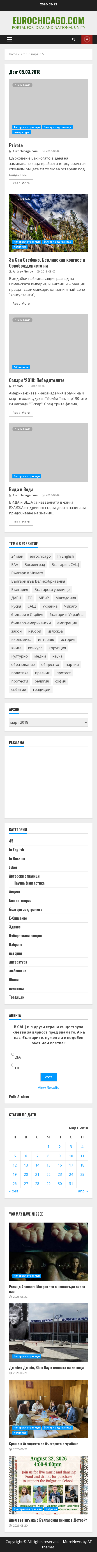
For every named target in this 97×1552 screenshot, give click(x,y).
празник (42, 672)
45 (11, 841)
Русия (16, 606)
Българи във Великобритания (38, 581)
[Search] (73, 39)
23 (60, 1174)
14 (37, 1165)
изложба (55, 631)
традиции (41, 689)
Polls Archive (19, 1096)
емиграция (67, 622)
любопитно (17, 970)
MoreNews (72, 1541)
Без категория (20, 900)
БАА (14, 564)
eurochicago (40, 556)
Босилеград (35, 564)
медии (40, 656)
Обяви (13, 979)
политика (20, 246)
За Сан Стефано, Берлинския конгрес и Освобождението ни (48, 223)
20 (26, 1174)
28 (37, 1183)
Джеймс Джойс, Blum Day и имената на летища (48, 1332)
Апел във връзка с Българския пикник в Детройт (48, 1485)
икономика (21, 639)
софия (60, 681)
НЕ (17, 1067)
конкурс (35, 647)
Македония (65, 597)
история (68, 639)
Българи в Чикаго (27, 572)
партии (72, 664)
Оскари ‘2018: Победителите (48, 343)
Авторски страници (27, 127)
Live (86, 39)
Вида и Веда (48, 452)
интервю (46, 639)
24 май (17, 556)
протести (19, 681)
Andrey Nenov (22, 271)
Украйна (50, 606)
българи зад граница (58, 127)
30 (60, 1183)
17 (71, 1165)
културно (19, 656)
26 (15, 1183)
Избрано (15, 944)
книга (16, 647)
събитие (18, 689)
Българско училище (52, 589)
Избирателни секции (25, 935)
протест (63, 672)
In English (65, 556)
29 (48, 1183)
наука (57, 656)
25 (82, 1174)
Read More (21, 183)
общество (50, 664)
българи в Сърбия (27, 614)
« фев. (14, 1191)
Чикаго (70, 606)
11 (82, 1155)
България (19, 589)
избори (34, 631)
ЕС (30, 597)
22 (48, 1174)
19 (15, 1174)
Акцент (15, 891)
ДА (18, 1057)
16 (60, 1165)
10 (71, 1155)
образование (23, 664)
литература (21, 132)
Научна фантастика (29, 883)
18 (82, 1165)
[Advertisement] (43, 784)
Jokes (13, 867)
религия (42, 681)
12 (15, 1165)
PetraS (17, 386)
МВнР (44, 597)
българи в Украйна (66, 614)
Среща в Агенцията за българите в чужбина (48, 1409)
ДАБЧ (16, 597)
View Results (48, 1087)
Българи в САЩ (65, 564)
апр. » (83, 1191)
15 (48, 1165)
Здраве (15, 927)
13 (26, 1165)
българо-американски (31, 622)
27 (26, 1183)
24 (71, 1174)
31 (71, 1183)
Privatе (48, 108)
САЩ (32, 606)
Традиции (16, 997)
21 (37, 1174)
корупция (57, 647)
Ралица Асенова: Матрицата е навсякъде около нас (48, 1252)
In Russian (17, 858)
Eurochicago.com (48, 20)
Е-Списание (21, 367)
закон (16, 631)
